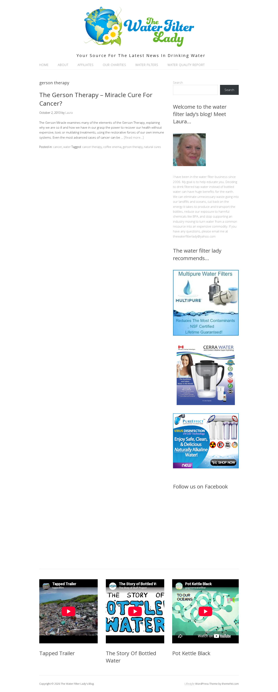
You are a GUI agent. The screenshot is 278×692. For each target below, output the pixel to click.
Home (44, 65)
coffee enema (112, 147)
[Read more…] (134, 137)
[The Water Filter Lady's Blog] (139, 44)
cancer (57, 147)
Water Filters (146, 65)
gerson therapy (132, 147)
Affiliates (86, 65)
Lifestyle (190, 683)
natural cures (152, 147)
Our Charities (114, 65)
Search (178, 82)
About (63, 65)
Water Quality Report (186, 65)
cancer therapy (92, 147)
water (67, 147)
